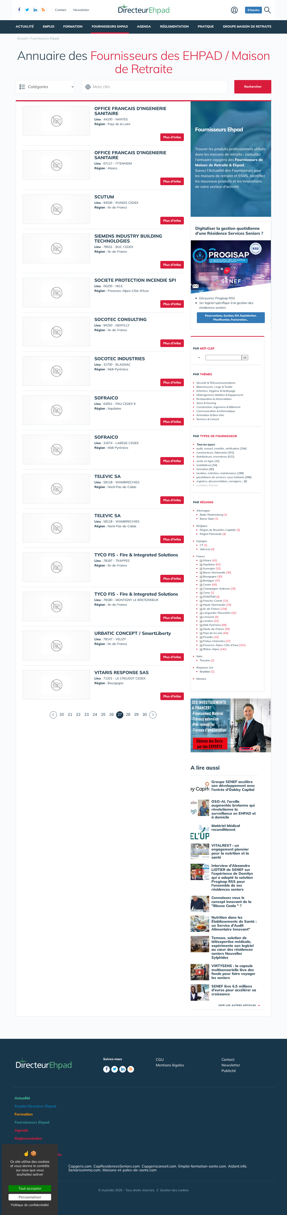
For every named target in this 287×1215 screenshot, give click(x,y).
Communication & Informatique (215, 411)
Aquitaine (209, 564)
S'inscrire (253, 10)
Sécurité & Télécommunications (215, 382)
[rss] (43, 10)
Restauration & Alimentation (214, 399)
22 (78, 714)
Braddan (205, 671)
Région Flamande (211, 534)
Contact (60, 10)
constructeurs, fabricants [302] (215, 452)
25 (103, 714)
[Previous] (53, 714)
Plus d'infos (172, 137)
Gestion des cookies (174, 1190)
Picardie (208, 637)
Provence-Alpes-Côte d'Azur (221, 645)
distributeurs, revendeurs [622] (215, 456)
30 (144, 714)
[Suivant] (153, 714)
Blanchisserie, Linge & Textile (214, 386)
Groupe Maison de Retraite (247, 26)
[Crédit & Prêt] (231, 725)
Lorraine (208, 621)
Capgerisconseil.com (159, 1166)
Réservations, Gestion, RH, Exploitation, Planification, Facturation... (231, 317)
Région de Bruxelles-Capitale (218, 530)
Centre (207, 584)
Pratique (206, 26)
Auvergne (209, 568)
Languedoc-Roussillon (217, 612)
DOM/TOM (209, 596)
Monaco (201, 678)
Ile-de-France (211, 608)
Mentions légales (170, 1065)
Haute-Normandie (214, 604)
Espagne (201, 541)
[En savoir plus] (231, 268)
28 (128, 714)
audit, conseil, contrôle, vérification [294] (221, 448)
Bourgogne (210, 576)
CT (201, 545)
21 (70, 714)
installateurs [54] (206, 465)
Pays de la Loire (213, 633)
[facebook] (19, 10)
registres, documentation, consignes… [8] (221, 481)
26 (111, 714)
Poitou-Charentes (214, 641)
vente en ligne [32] (208, 461)
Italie (199, 656)
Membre (237, 10)
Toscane (205, 660)
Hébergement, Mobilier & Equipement (219, 395)
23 (86, 714)
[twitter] (27, 10)
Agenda (144, 26)
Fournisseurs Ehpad (110, 26)
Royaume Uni (204, 667)
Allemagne (203, 510)
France (200, 556)
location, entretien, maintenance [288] (220, 473)
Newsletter (81, 10)
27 (120, 714)
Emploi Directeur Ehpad (35, 1106)
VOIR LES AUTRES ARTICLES (239, 1005)
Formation (73, 26)
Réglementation (174, 26)
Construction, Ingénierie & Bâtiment (218, 407)
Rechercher (253, 87)
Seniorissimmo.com (84, 1170)
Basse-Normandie (214, 572)
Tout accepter (29, 1188)
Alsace (207, 560)
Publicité (229, 1070)
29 (136, 714)
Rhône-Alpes (211, 649)
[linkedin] (35, 10)
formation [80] (205, 469)
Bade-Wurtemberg (211, 514)
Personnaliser (30, 1197)
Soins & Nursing (206, 403)
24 (95, 714)
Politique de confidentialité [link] (30, 1205)
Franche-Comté (212, 600)
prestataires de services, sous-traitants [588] (224, 477)
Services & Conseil (207, 419)
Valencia (205, 549)
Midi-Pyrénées (212, 625)
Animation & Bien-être (210, 415)
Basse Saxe (207, 518)
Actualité (25, 26)
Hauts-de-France (213, 629)
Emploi (48, 26)
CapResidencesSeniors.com (116, 1166)
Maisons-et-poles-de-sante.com (129, 1170)
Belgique (201, 525)
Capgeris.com (79, 1166)
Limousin (208, 616)
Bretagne (208, 580)
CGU (160, 1059)
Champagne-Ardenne (216, 588)
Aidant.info (237, 1166)
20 (61, 714)
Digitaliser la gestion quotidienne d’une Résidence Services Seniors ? (229, 231)
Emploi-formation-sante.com (202, 1166)
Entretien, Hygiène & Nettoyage (215, 391)
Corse (206, 592)
